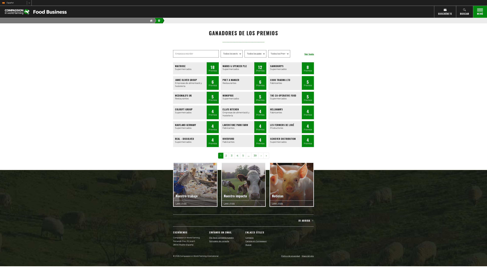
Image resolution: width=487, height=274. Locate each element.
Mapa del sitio (308, 256)
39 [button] (255, 155)
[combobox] (223, 53)
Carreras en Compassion (256, 241)
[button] (249, 156)
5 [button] (243, 155)
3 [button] (231, 155)
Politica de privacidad (290, 256)
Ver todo (309, 54)
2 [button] (226, 155)
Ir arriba (304, 220)
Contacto (249, 238)
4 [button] (237, 155)
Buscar (248, 245)
